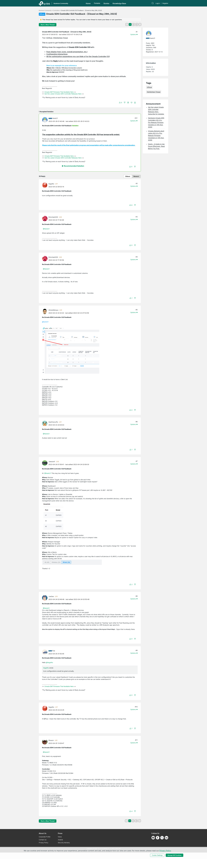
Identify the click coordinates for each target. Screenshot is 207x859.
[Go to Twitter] (162, 838)
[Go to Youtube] (153, 837)
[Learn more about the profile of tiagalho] (45, 185)
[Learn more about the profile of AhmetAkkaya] (45, 311)
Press (60, 833)
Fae (53, 651)
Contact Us (42, 840)
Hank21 (55, 118)
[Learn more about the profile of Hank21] (45, 119)
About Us (42, 833)
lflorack (51, 740)
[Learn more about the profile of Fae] (45, 652)
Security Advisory (64, 842)
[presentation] (45, 119)
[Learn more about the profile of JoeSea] (45, 598)
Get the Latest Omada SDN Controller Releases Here (63, 94)
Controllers (56, 10)
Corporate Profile (44, 837)
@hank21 (45, 322)
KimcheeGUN (53, 217)
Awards (60, 840)
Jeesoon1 (52, 461)
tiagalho (51, 184)
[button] (88, 3)
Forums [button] (97, 3)
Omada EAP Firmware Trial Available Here (59, 92)
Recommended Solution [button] (73, 166)
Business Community (45, 10)
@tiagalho (49, 662)
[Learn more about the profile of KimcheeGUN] (45, 218)
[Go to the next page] (140, 24)
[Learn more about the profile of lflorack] (45, 742)
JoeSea (51, 596)
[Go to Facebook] (157, 837)
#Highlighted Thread (60, 38)
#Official (49, 38)
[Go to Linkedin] (166, 837)
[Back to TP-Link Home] (44, 3)
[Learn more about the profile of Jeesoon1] (45, 463)
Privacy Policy (43, 842)
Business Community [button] (61, 3)
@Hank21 (46, 229)
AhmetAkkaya (53, 310)
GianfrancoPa (53, 422)
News (60, 837)
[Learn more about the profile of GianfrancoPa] (45, 423)
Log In (158, 3)
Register (165, 3)
